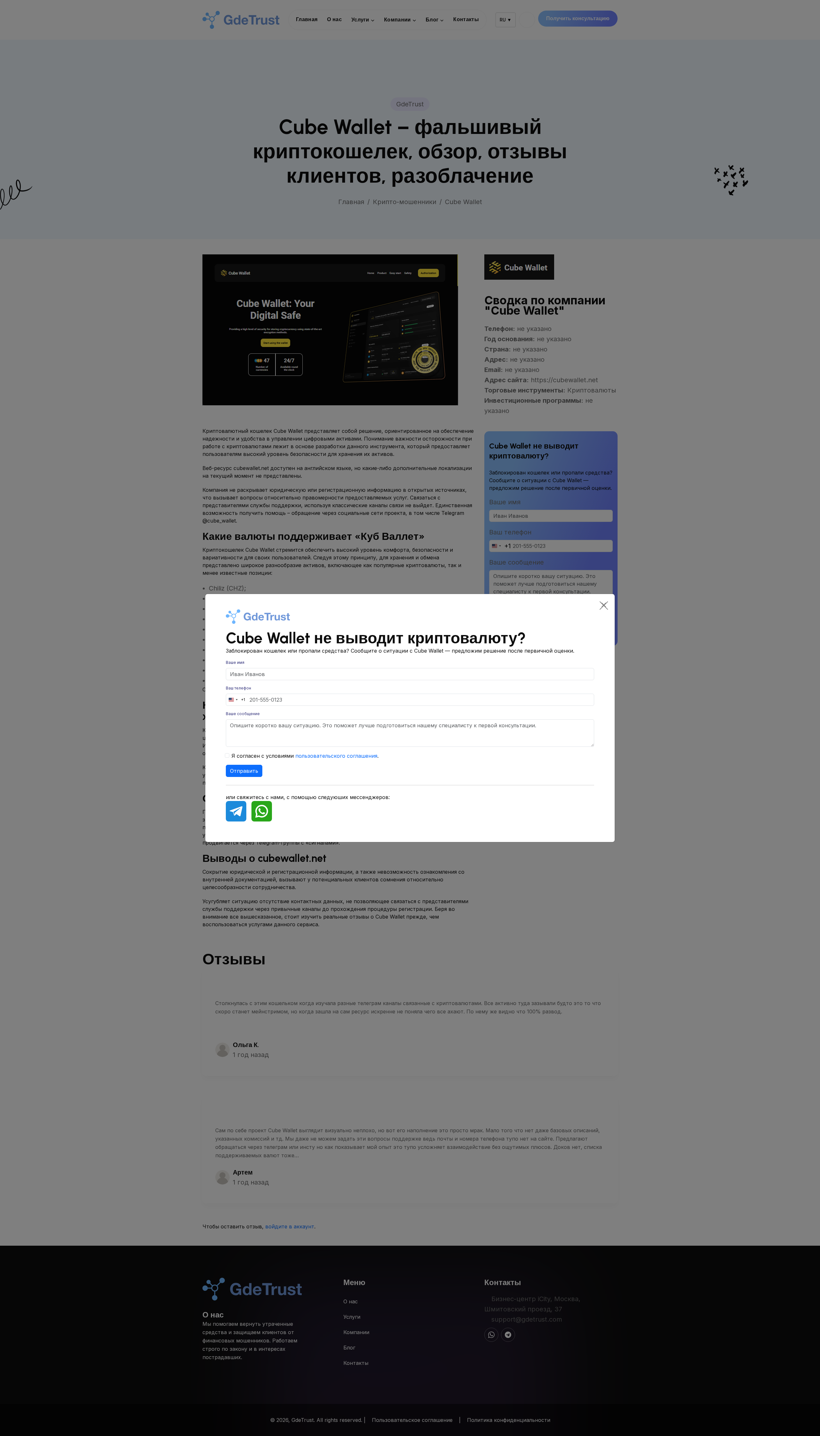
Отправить (244, 771)
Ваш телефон (238, 688)
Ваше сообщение (243, 713)
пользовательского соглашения (336, 756)
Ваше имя (235, 662)
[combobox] (235, 700)
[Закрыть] (604, 605)
